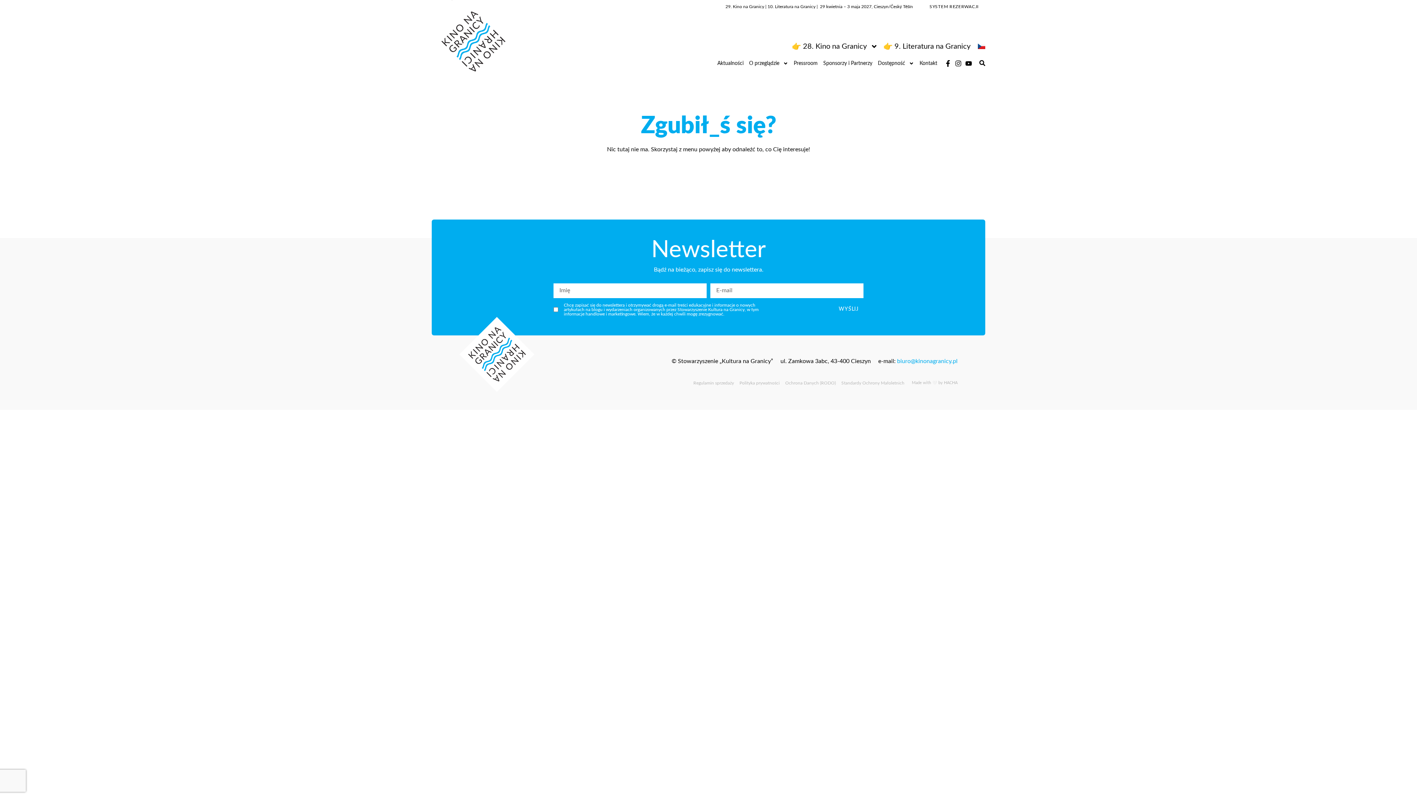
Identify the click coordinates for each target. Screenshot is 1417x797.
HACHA (951, 383)
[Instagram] (958, 63)
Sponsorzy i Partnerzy (847, 63)
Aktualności (730, 63)
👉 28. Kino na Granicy (829, 46)
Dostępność (891, 63)
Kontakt (928, 63)
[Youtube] (968, 63)
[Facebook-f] (948, 63)
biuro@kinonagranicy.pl (927, 361)
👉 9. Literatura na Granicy (926, 46)
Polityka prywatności (759, 383)
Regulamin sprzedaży (713, 383)
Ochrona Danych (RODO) (810, 383)
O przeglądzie (764, 63)
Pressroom (806, 63)
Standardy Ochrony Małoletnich (872, 383)
